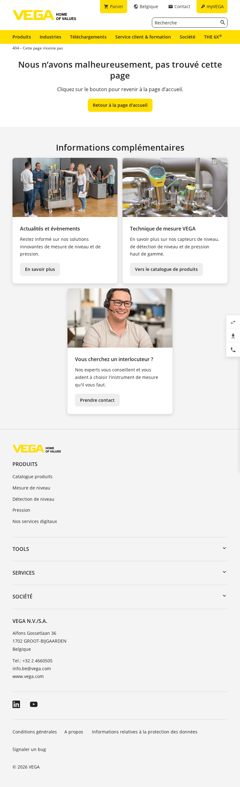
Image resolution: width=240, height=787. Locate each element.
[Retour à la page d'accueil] (36, 448)
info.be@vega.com (31, 668)
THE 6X (213, 37)
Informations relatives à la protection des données (145, 732)
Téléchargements (88, 37)
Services (23, 572)
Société (187, 37)
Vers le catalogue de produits (166, 269)
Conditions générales (34, 732)
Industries (50, 37)
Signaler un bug (29, 749)
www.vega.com (28, 676)
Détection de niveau (33, 499)
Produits (21, 37)
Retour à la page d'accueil (120, 105)
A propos (74, 732)
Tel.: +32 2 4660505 (32, 661)
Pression (21, 510)
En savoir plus (40, 269)
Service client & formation (143, 37)
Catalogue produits (32, 476)
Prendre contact (97, 400)
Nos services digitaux (34, 521)
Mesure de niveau (31, 488)
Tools (20, 549)
